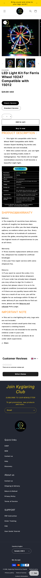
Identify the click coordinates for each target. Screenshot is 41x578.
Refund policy (33, 569)
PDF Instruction (11, 516)
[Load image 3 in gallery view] (30, 63)
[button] (4, 11)
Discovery (8, 466)
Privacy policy (9, 573)
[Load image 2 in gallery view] (20, 63)
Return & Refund (11, 491)
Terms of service (21, 573)
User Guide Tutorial (12, 531)
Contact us (9, 456)
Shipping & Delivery (12, 486)
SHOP (7, 446)
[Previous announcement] (4, 3)
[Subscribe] (33, 410)
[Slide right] (38, 63)
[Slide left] (2, 63)
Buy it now (20, 128)
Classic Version (10, 103)
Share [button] (6, 343)
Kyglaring (11, 569)
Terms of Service (11, 501)
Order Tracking (10, 521)
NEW (6, 451)
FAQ (6, 526)
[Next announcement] (36, 3)
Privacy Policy (10, 496)
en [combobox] (35, 359)
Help (6, 461)
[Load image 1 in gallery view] (10, 63)
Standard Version (11, 108)
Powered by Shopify (21, 569)
